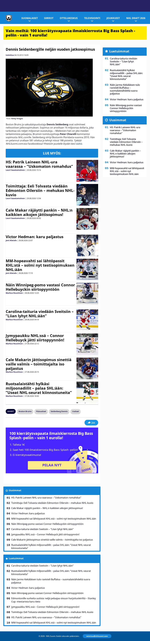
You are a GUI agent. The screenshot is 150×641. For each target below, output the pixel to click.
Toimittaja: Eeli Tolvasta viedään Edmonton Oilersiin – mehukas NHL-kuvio (40, 190)
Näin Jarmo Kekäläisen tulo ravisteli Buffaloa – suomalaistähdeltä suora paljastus (50, 581)
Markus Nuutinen (14, 293)
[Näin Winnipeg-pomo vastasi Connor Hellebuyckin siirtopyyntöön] (87, 293)
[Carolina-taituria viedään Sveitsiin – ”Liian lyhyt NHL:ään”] (87, 320)
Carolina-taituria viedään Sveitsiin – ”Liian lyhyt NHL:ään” (40, 313)
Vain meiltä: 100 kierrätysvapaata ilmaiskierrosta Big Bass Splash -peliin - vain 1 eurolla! (70, 33)
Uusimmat (15, 490)
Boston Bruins (25, 411)
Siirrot (48, 18)
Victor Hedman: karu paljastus (34, 236)
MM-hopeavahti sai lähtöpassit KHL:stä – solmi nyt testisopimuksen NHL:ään (40, 265)
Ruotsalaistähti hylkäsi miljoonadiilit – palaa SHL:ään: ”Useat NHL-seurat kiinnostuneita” (39, 388)
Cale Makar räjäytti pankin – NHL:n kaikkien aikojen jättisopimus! (39, 212)
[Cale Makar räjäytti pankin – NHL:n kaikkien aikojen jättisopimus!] (87, 219)
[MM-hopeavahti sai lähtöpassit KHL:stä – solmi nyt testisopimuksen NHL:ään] (87, 269)
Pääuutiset (41, 411)
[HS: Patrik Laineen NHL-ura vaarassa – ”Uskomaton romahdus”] (87, 170)
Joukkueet (113, 18)
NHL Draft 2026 (135, 18)
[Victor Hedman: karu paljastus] (87, 245)
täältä (79, 143)
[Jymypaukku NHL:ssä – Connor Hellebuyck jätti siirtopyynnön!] (87, 344)
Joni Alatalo (11, 240)
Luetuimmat (16, 558)
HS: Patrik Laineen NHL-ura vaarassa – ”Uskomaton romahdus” (39, 164)
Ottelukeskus (69, 18)
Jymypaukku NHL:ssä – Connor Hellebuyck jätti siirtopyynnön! (35, 338)
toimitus (10, 55)
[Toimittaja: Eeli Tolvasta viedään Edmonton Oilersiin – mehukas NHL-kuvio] (87, 195)
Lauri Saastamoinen (15, 170)
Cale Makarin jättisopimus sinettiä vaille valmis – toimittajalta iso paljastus (38, 364)
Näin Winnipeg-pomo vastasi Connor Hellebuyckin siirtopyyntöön (40, 287)
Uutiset (75, 411)
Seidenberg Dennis (59, 411)
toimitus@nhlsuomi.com (97, 636)
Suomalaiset (29, 18)
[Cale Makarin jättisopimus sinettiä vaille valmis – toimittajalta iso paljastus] (87, 368)
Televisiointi (92, 18)
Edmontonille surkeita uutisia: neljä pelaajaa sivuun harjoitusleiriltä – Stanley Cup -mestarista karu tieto (53, 600)
